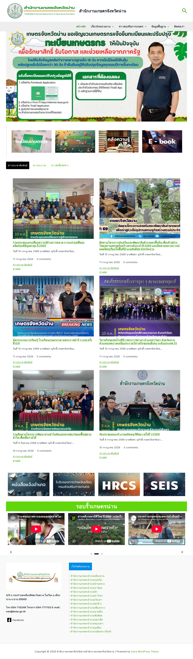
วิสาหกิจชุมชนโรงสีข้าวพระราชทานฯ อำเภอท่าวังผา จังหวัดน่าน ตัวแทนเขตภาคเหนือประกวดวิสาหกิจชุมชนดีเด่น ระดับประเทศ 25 (138, 341)
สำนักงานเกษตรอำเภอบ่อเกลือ (87, 619)
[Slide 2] (95, 554)
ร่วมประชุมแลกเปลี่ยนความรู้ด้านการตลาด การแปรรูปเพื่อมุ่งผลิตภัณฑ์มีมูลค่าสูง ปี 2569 (48, 244)
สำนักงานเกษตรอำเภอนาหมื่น (87, 611)
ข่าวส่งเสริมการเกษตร (131, 26)
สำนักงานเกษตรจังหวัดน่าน (102, 11)
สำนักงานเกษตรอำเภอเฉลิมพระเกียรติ (91, 631)
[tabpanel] (96, 320)
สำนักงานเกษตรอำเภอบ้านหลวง (88, 583)
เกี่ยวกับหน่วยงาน (101, 26)
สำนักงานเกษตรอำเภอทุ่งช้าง (86, 603)
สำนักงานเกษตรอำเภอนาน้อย (86, 587)
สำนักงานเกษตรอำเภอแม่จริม (86, 579)
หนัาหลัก (81, 26)
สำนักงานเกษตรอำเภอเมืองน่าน (87, 575)
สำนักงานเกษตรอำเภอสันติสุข (86, 615)
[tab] (17, 165)
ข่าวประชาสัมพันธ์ (22, 264)
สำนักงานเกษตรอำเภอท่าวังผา (87, 595)
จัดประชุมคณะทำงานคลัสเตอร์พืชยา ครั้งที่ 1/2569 (129, 434)
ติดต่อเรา (179, 26)
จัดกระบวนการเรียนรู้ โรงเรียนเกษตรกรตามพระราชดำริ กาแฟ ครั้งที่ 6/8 (52, 341)
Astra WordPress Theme (144, 651)
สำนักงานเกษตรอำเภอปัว (84, 591)
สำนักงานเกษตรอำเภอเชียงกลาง (88, 607)
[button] (184, 11)
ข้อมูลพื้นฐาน (158, 26)
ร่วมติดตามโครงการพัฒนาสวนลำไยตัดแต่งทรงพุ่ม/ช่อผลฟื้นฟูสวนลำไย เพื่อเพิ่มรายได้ (52, 436)
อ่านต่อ (16, 268)
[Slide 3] (100, 554)
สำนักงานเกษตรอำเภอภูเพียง (86, 627)
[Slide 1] (91, 554)
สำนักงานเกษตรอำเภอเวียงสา (86, 599)
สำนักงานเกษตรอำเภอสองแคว (87, 623)
